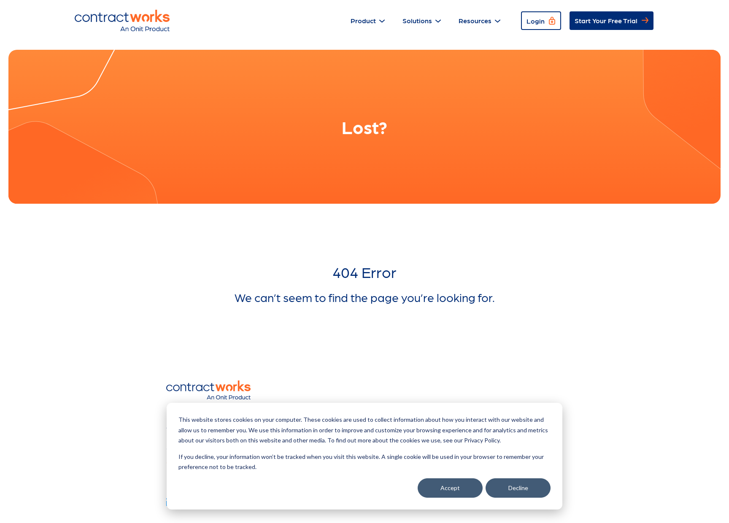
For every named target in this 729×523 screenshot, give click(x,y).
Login (535, 21)
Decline (518, 487)
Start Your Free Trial (606, 20)
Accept (450, 487)
